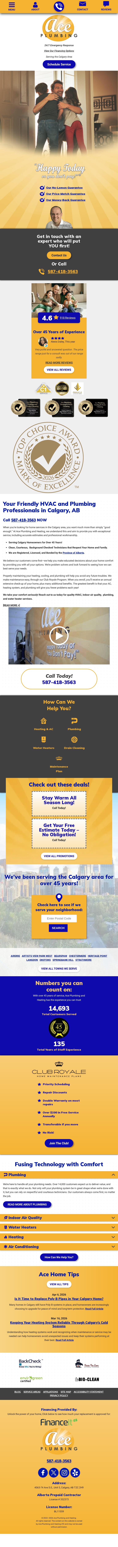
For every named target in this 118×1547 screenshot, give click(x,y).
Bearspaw (60, 955)
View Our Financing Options (59, 50)
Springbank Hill (63, 959)
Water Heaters (22, 1227)
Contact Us (59, 255)
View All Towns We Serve (59, 968)
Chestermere (77, 955)
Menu (11, 9)
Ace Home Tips (59, 1274)
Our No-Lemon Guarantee (64, 187)
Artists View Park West (37, 955)
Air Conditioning (23, 1247)
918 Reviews (67, 317)
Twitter (54, 1473)
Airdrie (15, 955)
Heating (16, 1237)
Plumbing (17, 1175)
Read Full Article (94, 1308)
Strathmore (83, 959)
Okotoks (45, 959)
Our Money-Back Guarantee (65, 200)
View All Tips (59, 1284)
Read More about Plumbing (27, 1204)
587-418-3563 (59, 6)
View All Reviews (59, 369)
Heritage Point (97, 955)
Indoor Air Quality (25, 1218)
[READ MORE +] (11, 605)
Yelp (75, 1473)
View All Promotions (59, 856)
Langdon (32, 959)
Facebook (43, 1473)
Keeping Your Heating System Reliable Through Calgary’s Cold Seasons (59, 1324)
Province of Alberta (73, 552)
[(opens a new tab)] (59, 664)
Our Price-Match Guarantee (65, 194)
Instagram (64, 1473)
